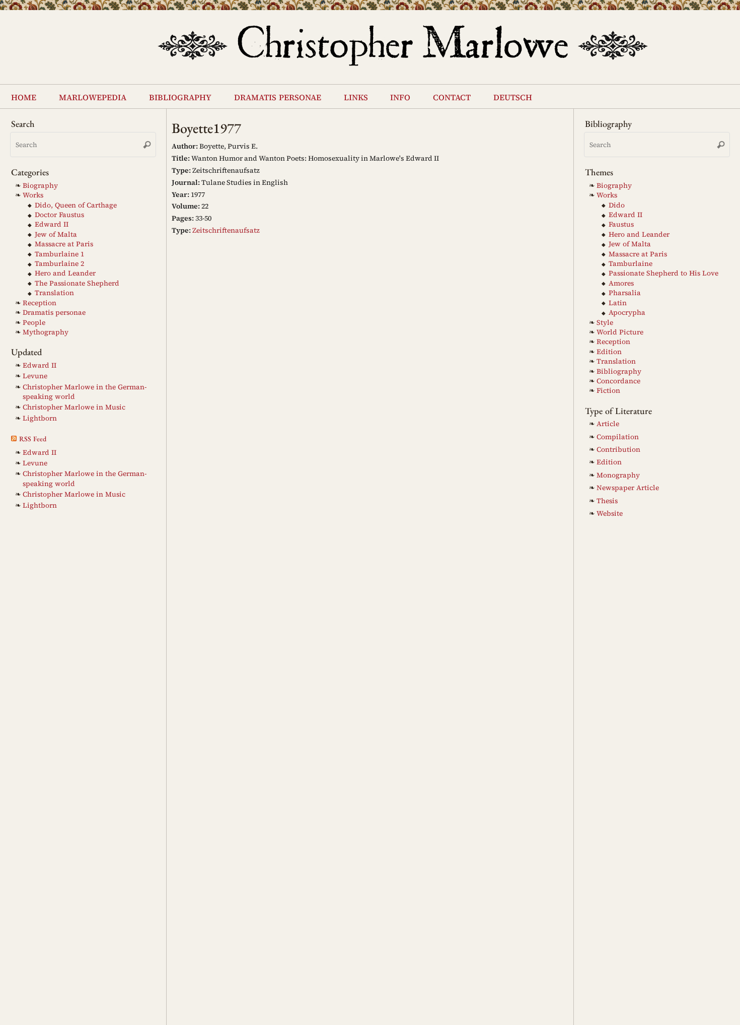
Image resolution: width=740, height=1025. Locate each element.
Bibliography (619, 371)
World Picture (620, 332)
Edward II (51, 224)
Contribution (618, 449)
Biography (40, 185)
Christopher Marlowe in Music (74, 407)
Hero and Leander (65, 273)
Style (605, 322)
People (34, 322)
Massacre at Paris (64, 244)
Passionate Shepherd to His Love (663, 273)
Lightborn (40, 418)
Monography (618, 475)
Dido (617, 205)
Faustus (621, 224)
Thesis (607, 501)
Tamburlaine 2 (59, 263)
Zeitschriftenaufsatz (226, 230)
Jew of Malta (56, 234)
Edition (609, 352)
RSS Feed (32, 438)
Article (608, 424)
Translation (54, 293)
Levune (35, 376)
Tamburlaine (630, 263)
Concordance (618, 381)
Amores (621, 283)
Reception (39, 303)
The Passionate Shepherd (77, 283)
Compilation (618, 437)
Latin (618, 303)
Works (33, 195)
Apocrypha (627, 312)
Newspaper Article (628, 488)
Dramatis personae (54, 312)
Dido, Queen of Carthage (76, 205)
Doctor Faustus (59, 215)
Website (610, 513)
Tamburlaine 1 (59, 254)
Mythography (45, 332)
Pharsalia (625, 293)
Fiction (608, 390)
